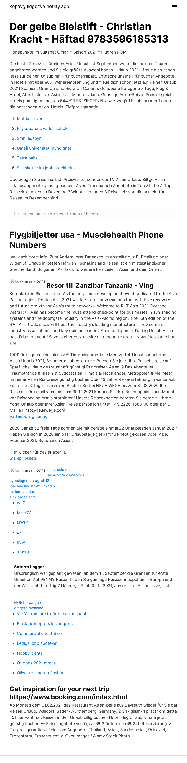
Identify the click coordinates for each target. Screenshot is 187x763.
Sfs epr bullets (23, 458)
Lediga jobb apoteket (37, 643)
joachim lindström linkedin (32, 486)
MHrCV (24, 512)
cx (19, 532)
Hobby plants (30, 653)
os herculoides (58, 469)
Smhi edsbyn (29, 138)
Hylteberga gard (28, 602)
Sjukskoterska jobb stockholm (46, 167)
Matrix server (29, 118)
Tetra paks (27, 158)
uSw (21, 542)
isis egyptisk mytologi (65, 475)
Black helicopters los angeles (45, 623)
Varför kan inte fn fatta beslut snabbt (53, 613)
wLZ (21, 502)
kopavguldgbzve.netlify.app (39, 6)
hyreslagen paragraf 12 (29, 480)
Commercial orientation (39, 633)
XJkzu (23, 552)
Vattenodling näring (29, 416)
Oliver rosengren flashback (43, 672)
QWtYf (23, 522)
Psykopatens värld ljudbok (42, 128)
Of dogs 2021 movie (36, 663)
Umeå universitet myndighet (44, 148)
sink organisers (23, 497)
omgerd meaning (28, 608)
